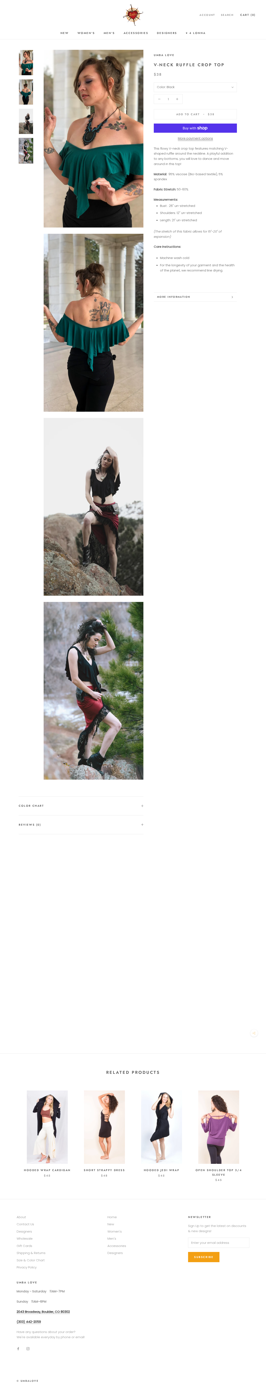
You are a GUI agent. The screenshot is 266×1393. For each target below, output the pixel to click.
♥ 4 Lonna (196, 33)
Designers (167, 33)
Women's (86, 33)
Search (227, 15)
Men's (109, 33)
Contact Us (25, 1224)
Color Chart (31, 806)
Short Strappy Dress (104, 1170)
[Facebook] (18, 1348)
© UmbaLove (27, 1381)
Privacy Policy (27, 1267)
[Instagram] (28, 1348)
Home (112, 1217)
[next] (253, 1131)
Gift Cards (24, 1246)
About (21, 1217)
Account (207, 15)
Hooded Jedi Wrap (162, 1170)
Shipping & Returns (31, 1253)
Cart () (248, 15)
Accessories (136, 33)
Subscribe (203, 1257)
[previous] (13, 1131)
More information (173, 297)
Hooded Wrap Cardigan (47, 1170)
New (64, 33)
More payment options (195, 138)
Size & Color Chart (31, 1260)
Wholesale (25, 1238)
